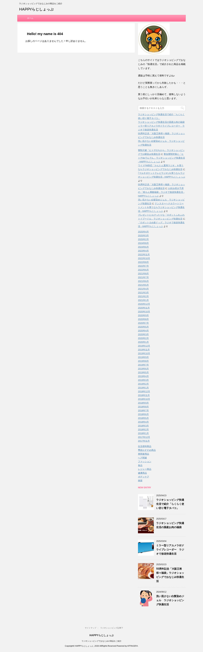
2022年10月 (144, 258)
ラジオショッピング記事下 (111, 628)
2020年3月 (143, 334)
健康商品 (142, 473)
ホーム (30, 18)
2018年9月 (143, 403)
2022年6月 (143, 269)
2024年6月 (143, 247)
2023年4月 (143, 250)
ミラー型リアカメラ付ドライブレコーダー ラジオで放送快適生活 (170, 549)
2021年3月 (143, 292)
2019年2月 (143, 384)
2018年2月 (143, 429)
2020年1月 (143, 342)
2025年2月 (143, 239)
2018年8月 (143, 406)
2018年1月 (143, 433)
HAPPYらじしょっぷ (36, 9)
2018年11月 (144, 395)
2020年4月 (143, 330)
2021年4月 (143, 288)
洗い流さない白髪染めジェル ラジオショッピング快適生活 (170, 600)
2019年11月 (144, 349)
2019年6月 (143, 368)
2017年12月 (144, 437)
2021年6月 (143, 281)
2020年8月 (143, 319)
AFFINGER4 (132, 646)
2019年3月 (143, 380)
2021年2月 (143, 296)
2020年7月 (143, 323)
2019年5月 (143, 372)
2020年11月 (144, 308)
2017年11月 (144, 441)
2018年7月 (143, 410)
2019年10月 (144, 353)
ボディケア (143, 476)
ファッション (144, 461)
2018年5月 (143, 418)
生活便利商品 (144, 446)
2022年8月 (143, 262)
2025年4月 (143, 231)
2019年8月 (143, 361)
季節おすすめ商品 (147, 450)
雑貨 (140, 480)
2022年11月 (144, 254)
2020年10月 (144, 311)
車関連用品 (143, 454)
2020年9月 (143, 315)
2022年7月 (143, 266)
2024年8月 (143, 243)
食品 (140, 465)
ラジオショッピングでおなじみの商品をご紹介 (101, 641)
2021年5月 (143, 285)
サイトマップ (90, 628)
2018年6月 (143, 414)
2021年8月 (143, 273)
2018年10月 (144, 399)
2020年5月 (143, 327)
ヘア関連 (142, 457)
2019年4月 (143, 376)
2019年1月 (143, 387)
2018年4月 (143, 422)
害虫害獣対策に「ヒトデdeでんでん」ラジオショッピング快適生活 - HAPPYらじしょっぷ (161, 158)
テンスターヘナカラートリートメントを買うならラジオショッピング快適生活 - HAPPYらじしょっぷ (161, 207)
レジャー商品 (144, 469)
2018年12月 (144, 391)
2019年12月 (144, 346)
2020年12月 (144, 304)
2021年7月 (143, 277)
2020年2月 (143, 338)
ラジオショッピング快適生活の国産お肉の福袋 (161, 122)
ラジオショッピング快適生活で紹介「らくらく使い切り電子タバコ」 (170, 503)
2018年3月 (143, 425)
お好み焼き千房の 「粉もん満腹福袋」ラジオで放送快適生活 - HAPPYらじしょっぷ (161, 192)
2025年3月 (143, 235)
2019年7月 (143, 365)
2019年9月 (143, 357)
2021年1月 (143, 300)
